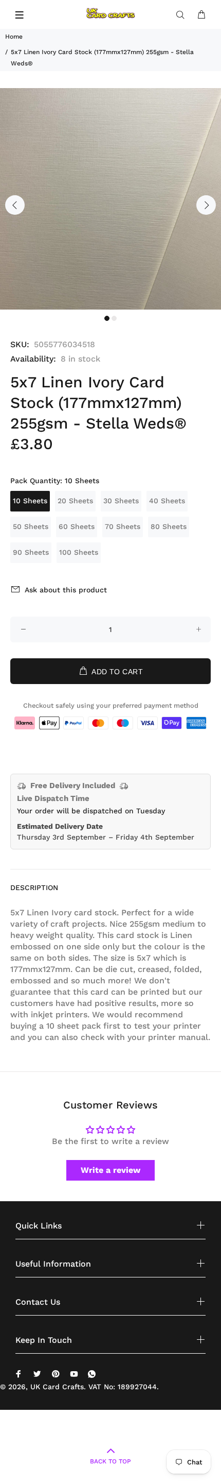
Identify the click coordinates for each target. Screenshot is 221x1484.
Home (14, 36)
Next (206, 205)
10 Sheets (30, 501)
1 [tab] (106, 318)
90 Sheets (31, 552)
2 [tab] (114, 318)
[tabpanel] (110, 199)
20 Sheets (75, 501)
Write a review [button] (110, 1170)
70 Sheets (122, 526)
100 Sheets (78, 552)
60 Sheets (77, 526)
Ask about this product (66, 590)
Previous (15, 205)
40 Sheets (167, 501)
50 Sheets (30, 526)
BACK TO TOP (110, 1461)
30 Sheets (121, 501)
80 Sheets (169, 526)
